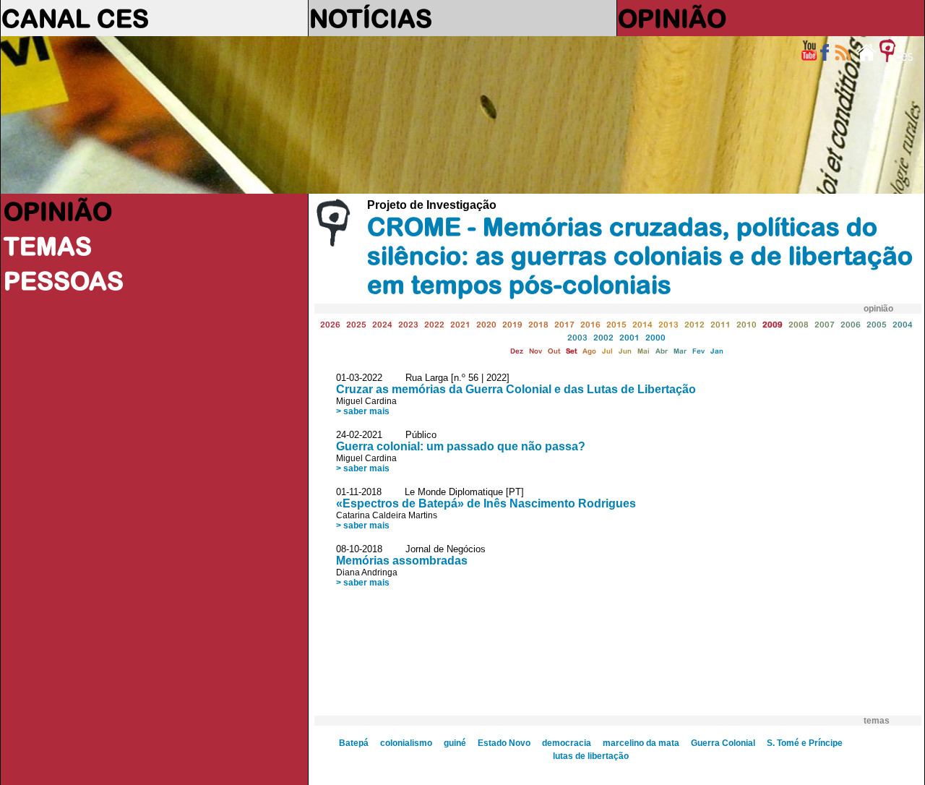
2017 (564, 324)
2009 (772, 324)
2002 (603, 337)
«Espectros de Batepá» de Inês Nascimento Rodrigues (486, 503)
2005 (876, 324)
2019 (512, 324)
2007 (824, 324)
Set (571, 351)
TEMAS (48, 245)
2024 (382, 324)
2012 (694, 324)
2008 (798, 324)
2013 (668, 324)
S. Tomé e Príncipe (805, 743)
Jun (625, 351)
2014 (642, 324)
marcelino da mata (641, 743)
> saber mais (363, 411)
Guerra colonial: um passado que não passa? (460, 446)
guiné (455, 743)
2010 (746, 324)
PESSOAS (64, 280)
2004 (902, 324)
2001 (629, 337)
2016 (590, 324)
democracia (566, 743)
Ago (589, 351)
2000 (655, 337)
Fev (698, 351)
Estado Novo (504, 743)
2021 (460, 324)
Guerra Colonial (723, 743)
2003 (577, 337)
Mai (643, 351)
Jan (716, 351)
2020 (486, 324)
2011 (720, 324)
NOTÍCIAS (370, 18)
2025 (356, 324)
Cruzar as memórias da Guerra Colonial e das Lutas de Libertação (516, 389)
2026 (330, 324)
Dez (516, 351)
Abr (661, 351)
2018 (538, 324)
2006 (850, 324)
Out (554, 351)
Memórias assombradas (402, 560)
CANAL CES (75, 18)
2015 (616, 324)
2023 (408, 324)
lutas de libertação (591, 756)
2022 (434, 324)
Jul (607, 351)
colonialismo (406, 743)
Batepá (354, 743)
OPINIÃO (672, 18)
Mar (680, 351)
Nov (535, 351)
